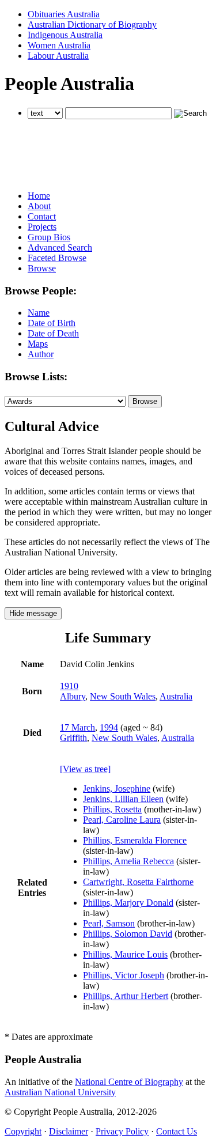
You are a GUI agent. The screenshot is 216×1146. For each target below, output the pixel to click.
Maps (38, 344)
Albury (72, 696)
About (39, 206)
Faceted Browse (57, 258)
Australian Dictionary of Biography (92, 24)
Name (39, 312)
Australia (176, 696)
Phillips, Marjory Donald (128, 902)
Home (39, 196)
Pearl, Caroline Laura (122, 819)
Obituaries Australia (64, 14)
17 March (77, 727)
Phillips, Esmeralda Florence (135, 840)
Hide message (33, 613)
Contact (42, 216)
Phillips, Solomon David (127, 934)
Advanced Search (60, 247)
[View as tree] (85, 769)
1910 (69, 686)
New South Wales (123, 696)
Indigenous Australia (65, 35)
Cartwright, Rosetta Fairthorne (138, 882)
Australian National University (60, 1092)
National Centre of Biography (129, 1082)
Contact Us (176, 1131)
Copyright (23, 1131)
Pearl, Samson (109, 923)
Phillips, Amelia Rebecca (128, 861)
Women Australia (59, 45)
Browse (42, 268)
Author (41, 354)
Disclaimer (68, 1131)
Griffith (73, 738)
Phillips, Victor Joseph (123, 975)
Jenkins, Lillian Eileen (123, 799)
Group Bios (49, 237)
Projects (42, 227)
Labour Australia (58, 55)
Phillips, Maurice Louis (125, 954)
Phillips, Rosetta (112, 809)
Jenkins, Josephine (116, 788)
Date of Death (53, 333)
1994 (109, 727)
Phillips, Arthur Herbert (125, 996)
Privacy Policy (122, 1131)
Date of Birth (51, 323)
